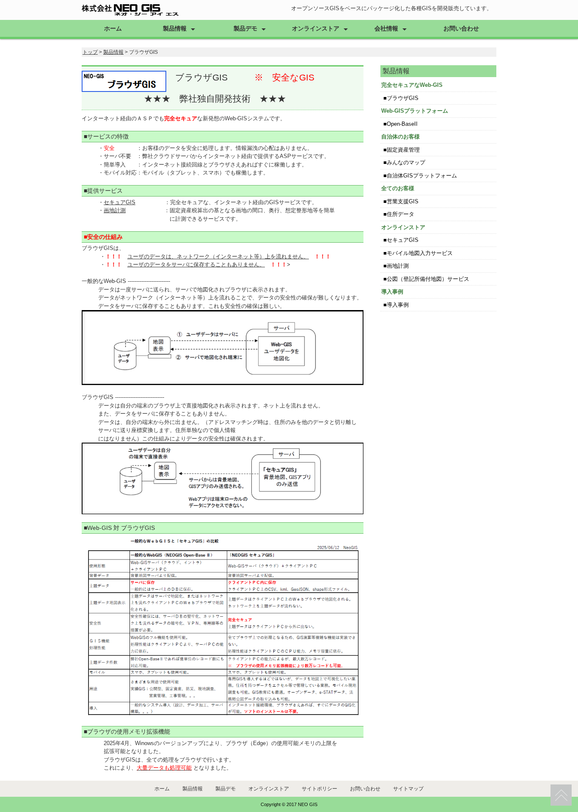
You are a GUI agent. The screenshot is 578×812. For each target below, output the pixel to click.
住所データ (400, 214)
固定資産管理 (403, 150)
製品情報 (175, 28)
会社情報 (386, 28)
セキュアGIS (119, 202)
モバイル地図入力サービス (420, 253)
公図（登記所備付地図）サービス (428, 279)
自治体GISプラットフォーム (422, 175)
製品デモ (245, 28)
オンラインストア (315, 28)
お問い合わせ (461, 28)
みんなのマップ (406, 162)
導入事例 (398, 305)
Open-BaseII (402, 124)
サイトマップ (408, 789)
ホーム (113, 28)
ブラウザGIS (402, 98)
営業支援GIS (402, 201)
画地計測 (115, 210)
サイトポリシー (319, 789)
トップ (90, 52)
